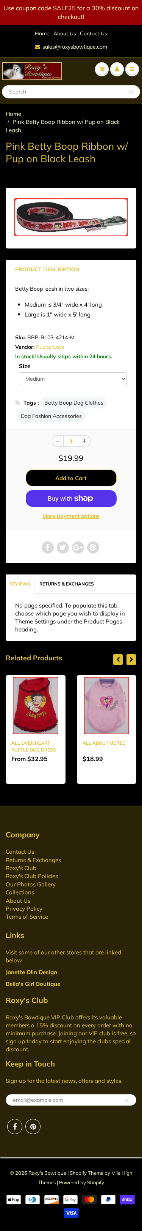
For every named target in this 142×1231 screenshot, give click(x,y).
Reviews (19, 584)
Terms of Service (27, 916)
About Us (64, 33)
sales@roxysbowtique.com (74, 46)
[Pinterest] (33, 1126)
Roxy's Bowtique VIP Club (40, 1017)
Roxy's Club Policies (32, 876)
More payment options (71, 516)
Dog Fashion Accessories (51, 416)
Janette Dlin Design (31, 972)
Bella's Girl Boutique (33, 983)
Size (24, 366)
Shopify (78, 1173)
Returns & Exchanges (66, 584)
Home (42, 33)
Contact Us (93, 33)
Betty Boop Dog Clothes (73, 402)
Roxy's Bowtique (47, 1173)
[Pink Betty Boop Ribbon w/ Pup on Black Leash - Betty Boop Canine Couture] (71, 217)
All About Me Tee (104, 743)
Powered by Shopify (81, 1182)
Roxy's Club (21, 868)
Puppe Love (50, 346)
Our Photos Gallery (31, 884)
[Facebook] (14, 1126)
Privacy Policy (24, 908)
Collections (20, 892)
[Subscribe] (127, 1100)
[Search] (130, 92)
